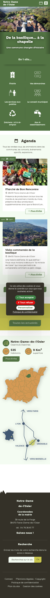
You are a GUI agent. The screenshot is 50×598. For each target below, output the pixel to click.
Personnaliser (25, 307)
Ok (37, 559)
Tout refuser (26, 302)
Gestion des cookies (32, 586)
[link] (41, 3)
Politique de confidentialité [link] (25, 312)
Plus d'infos (11, 359)
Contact (9, 579)
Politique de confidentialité (25, 583)
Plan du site (14, 586)
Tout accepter (26, 297)
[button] (2, 30)
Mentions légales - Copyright (30, 579)
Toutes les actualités (25, 323)
